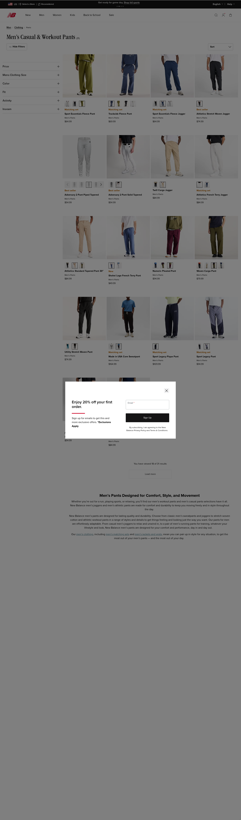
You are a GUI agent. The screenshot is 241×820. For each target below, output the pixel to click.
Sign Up (147, 417)
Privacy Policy (140, 430)
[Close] (166, 390)
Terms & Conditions (159, 430)
